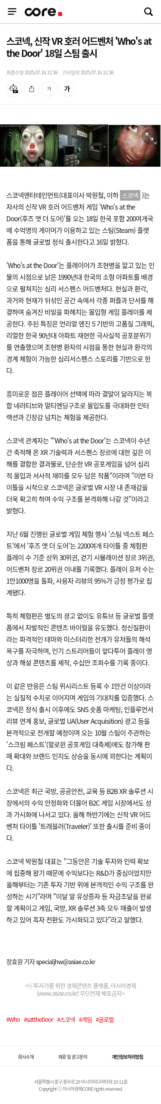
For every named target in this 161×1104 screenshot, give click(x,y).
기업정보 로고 (44, 12)
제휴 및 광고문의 (72, 1057)
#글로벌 (105, 1019)
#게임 (85, 1019)
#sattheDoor (38, 1019)
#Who (13, 1019)
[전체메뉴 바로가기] (12, 11)
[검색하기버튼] (148, 11)
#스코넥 (66, 1019)
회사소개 (26, 1057)
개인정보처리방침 (127, 1057)
